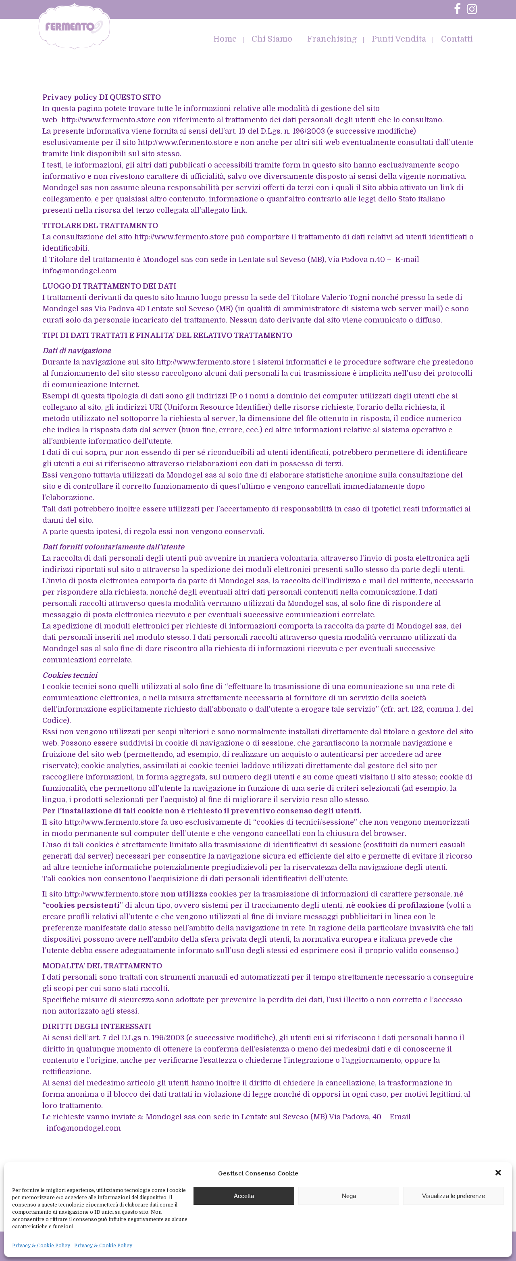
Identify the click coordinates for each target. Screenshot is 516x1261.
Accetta (244, 1195)
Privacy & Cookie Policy (41, 1245)
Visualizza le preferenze (453, 1195)
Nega (349, 1195)
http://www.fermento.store (108, 120)
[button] (499, 1173)
